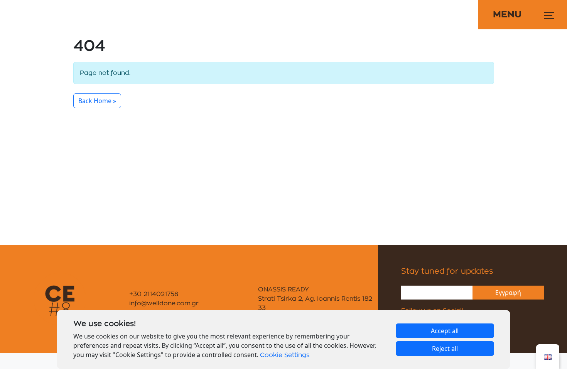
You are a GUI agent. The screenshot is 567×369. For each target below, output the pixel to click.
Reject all (445, 348)
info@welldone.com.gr (164, 303)
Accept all (445, 331)
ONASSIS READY (283, 289)
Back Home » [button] (97, 100)
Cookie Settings (284, 355)
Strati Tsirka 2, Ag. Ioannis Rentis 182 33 (315, 303)
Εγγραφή (508, 292)
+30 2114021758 (153, 294)
